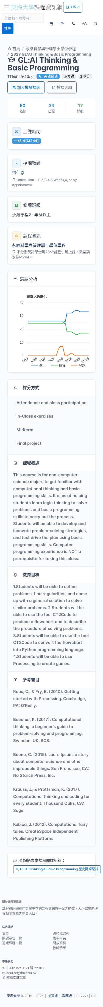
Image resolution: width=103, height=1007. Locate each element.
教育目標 (31, 574)
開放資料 (59, 943)
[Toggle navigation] (6, 7)
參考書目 (31, 679)
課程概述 (31, 463)
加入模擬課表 (28, 87)
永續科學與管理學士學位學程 (51, 48)
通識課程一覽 (12, 943)
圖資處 (53, 996)
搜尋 (7, 28)
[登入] (62, 23)
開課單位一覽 (12, 938)
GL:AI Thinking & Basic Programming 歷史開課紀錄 (59, 869)
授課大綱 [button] (64, 87)
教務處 (67, 996)
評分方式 (31, 387)
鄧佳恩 (18, 172)
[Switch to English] (73, 23)
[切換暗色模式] (95, 23)
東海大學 (13, 996)
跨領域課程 (61, 933)
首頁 (15, 48)
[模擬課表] (51, 23)
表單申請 (59, 938)
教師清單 (59, 948)
